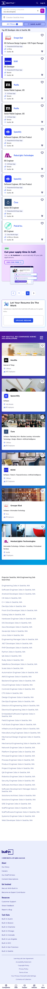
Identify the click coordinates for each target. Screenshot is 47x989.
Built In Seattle (7, 951)
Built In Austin (7, 919)
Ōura (12, 432)
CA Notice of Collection (23, 979)
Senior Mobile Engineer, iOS (14, 90)
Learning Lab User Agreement (23, 958)
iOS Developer (9, 66)
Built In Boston (7, 923)
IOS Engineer (9, 160)
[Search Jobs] (42, 11)
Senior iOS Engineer (11, 207)
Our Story (5, 867)
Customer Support (9, 902)
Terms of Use (23, 972)
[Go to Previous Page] (13, 293)
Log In (42, 3)
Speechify (15, 396)
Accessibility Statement (23, 962)
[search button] (37, 3)
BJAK (13, 470)
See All (41, 337)
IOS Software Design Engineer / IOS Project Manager (23, 43)
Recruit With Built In (10, 888)
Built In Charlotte (8, 927)
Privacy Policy (23, 969)
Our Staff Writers (8, 875)
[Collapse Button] (42, 51)
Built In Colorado (8, 935)
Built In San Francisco (10, 947)
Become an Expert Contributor (13, 892)
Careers (5, 871)
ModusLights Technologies (22, 541)
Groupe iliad (16, 506)
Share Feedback (8, 906)
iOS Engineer (9, 231)
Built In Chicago (8, 931)
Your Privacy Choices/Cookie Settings (23, 976)
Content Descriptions (10, 879)
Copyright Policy (23, 965)
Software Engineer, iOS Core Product (18, 137)
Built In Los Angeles (9, 939)
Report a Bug (7, 910)
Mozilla (13, 360)
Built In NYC (6, 943)
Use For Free (13, 262)
